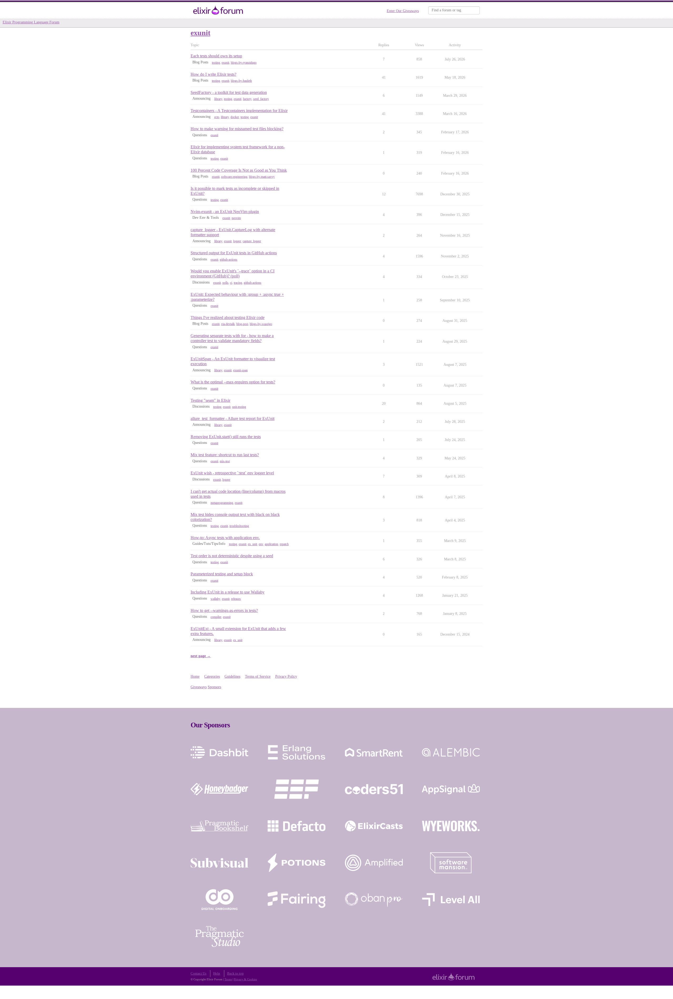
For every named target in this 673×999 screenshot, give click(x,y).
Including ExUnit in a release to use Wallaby (227, 592)
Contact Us (198, 973)
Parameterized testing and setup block (222, 574)
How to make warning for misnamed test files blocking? (237, 128)
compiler (216, 617)
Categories (212, 676)
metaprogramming (222, 503)
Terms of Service (258, 676)
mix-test (225, 461)
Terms (228, 979)
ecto (216, 117)
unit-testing (239, 407)
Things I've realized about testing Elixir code (227, 317)
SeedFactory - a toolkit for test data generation (229, 92)
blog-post (242, 324)
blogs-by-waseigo (261, 324)
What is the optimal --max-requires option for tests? (233, 382)
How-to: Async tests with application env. (225, 537)
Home (195, 676)
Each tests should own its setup (216, 56)
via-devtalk (228, 324)
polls (225, 283)
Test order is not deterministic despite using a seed (232, 556)
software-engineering (234, 177)
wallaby (215, 599)
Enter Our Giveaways (403, 11)
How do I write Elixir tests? (213, 74)
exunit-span (240, 370)
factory (247, 99)
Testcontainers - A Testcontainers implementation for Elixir (239, 110)
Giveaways (199, 687)
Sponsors (214, 687)
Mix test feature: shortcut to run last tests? (225, 455)
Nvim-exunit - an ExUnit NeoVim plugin (225, 211)
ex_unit (252, 544)
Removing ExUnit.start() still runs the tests (226, 436)
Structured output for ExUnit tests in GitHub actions (234, 253)
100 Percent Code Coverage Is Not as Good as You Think (239, 170)
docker (235, 117)
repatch (284, 544)
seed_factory (261, 99)
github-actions (228, 259)
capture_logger (252, 241)
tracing (238, 283)
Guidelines (232, 676)
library (218, 99)
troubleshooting (239, 526)
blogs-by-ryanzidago (244, 62)
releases (236, 599)
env (261, 544)
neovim (236, 218)
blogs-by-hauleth (241, 81)
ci (231, 283)
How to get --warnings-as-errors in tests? (224, 610)
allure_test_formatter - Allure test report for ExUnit (232, 418)
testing (216, 62)
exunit (225, 62)
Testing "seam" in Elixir (210, 400)
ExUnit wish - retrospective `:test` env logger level (232, 473)
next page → (201, 656)
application (271, 544)
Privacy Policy (286, 676)
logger (237, 241)
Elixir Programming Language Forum (31, 22)
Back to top (235, 973)
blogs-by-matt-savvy (262, 177)
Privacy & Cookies (245, 979)
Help (216, 973)
